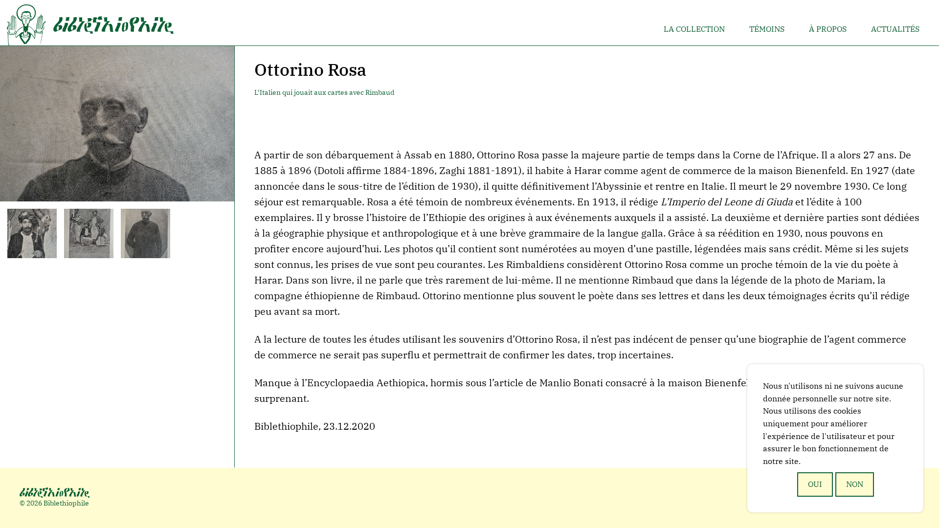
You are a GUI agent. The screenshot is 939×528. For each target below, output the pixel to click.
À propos (828, 29)
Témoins (766, 29)
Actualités (895, 29)
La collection (694, 29)
